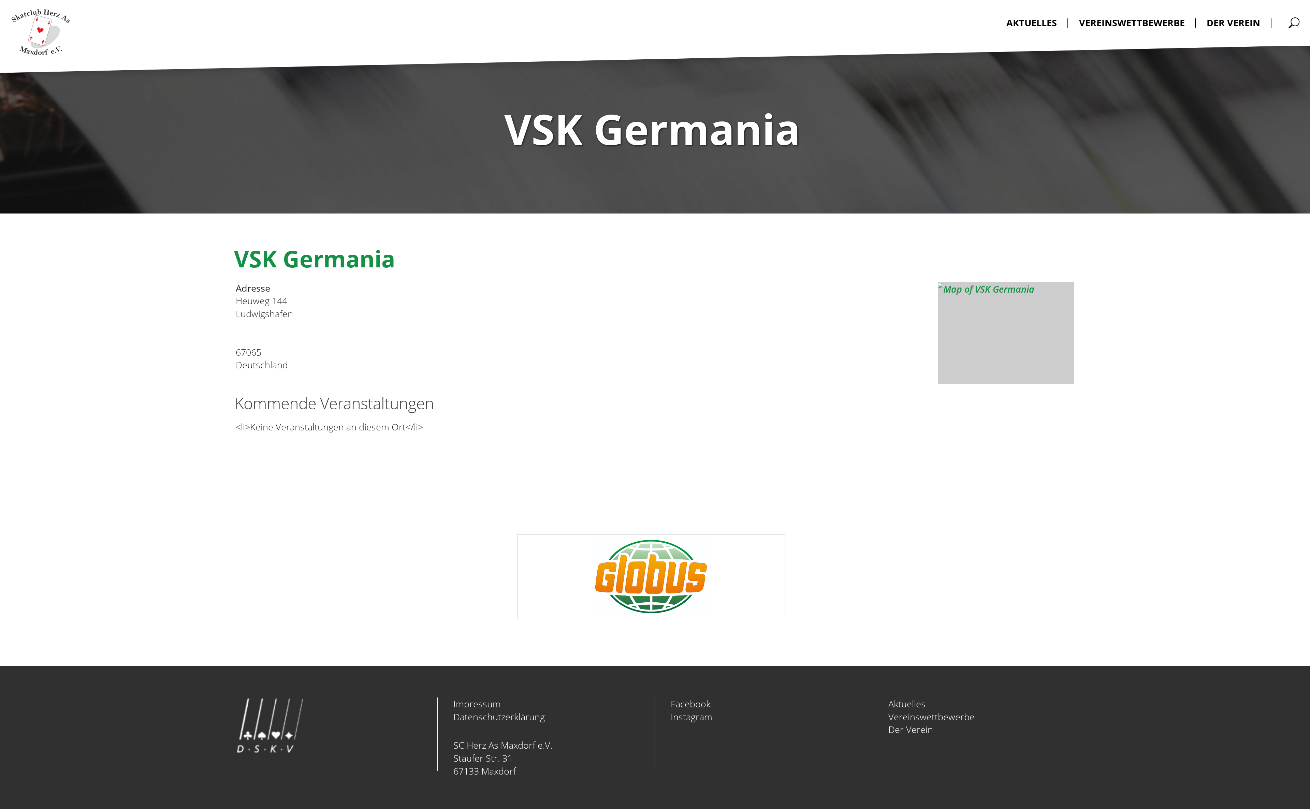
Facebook (691, 703)
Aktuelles (907, 703)
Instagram (691, 716)
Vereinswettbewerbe (931, 716)
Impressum (477, 703)
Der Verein (910, 729)
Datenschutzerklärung (499, 716)
